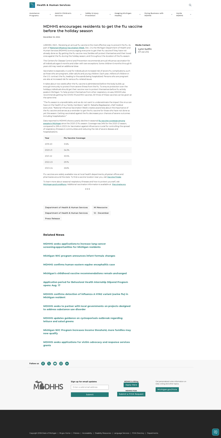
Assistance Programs (34, 14)
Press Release (52, 219)
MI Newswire (100, 207)
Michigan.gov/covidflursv (55, 184)
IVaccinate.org (119, 184)
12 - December (101, 213)
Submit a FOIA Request (131, 394)
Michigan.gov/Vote (167, 389)
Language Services (121, 433)
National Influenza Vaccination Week (67, 48)
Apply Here (131, 385)
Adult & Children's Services (63, 14)
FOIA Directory (138, 433)
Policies (76, 433)
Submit (90, 394)
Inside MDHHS (179, 14)
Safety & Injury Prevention (92, 14)
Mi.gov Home (64, 433)
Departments (152, 433)
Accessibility (87, 433)
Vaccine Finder (114, 177)
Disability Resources (103, 433)
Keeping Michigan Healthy (123, 14)
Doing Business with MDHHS (154, 14)
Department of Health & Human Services (66, 207)
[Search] (190, 5)
